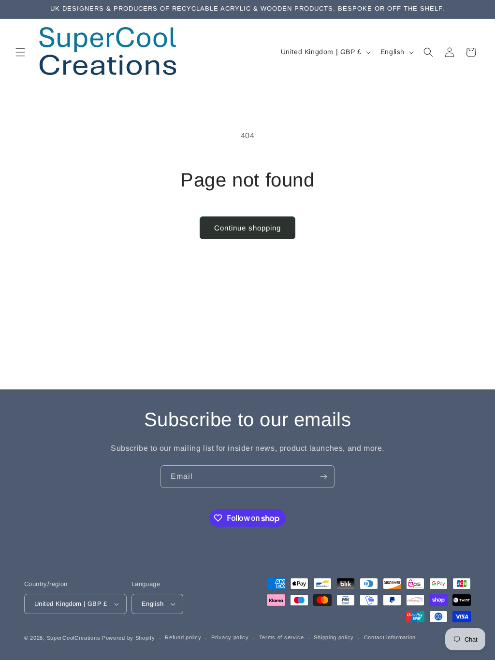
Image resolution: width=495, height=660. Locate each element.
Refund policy (183, 637)
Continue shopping (247, 228)
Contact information (390, 637)
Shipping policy (334, 637)
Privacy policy (230, 637)
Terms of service (281, 637)
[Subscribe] (323, 476)
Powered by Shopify (128, 638)
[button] (20, 52)
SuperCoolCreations (74, 638)
